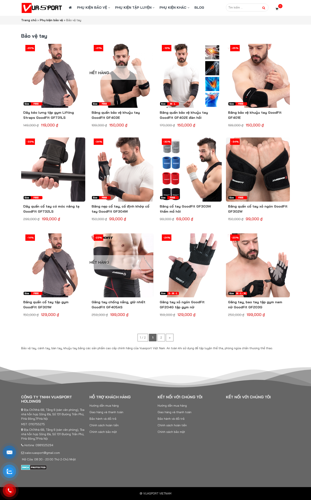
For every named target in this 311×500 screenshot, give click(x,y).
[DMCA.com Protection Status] (34, 467)
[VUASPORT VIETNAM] (41, 8)
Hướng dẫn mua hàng (104, 405)
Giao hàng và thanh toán (106, 412)
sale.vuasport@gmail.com (42, 453)
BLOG (199, 7)
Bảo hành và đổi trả (102, 419)
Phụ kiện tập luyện (133, 7)
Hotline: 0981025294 (38, 445)
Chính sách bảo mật (103, 432)
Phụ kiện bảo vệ (92, 7)
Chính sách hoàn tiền (104, 425)
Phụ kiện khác (173, 7)
